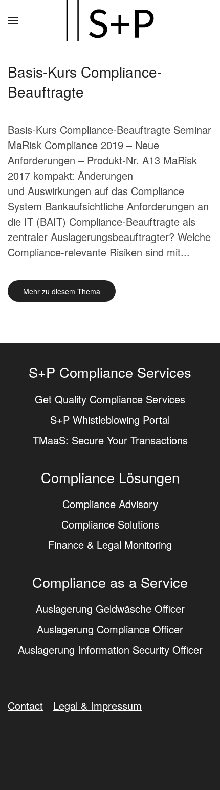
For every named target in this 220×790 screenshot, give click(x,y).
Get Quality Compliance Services (110, 399)
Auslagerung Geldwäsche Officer (110, 608)
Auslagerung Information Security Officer (110, 649)
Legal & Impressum (97, 705)
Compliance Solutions (110, 524)
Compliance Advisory (110, 503)
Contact (25, 705)
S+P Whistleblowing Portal (110, 419)
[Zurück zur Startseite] (110, 20)
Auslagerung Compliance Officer (110, 628)
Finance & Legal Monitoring (110, 544)
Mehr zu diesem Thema (61, 291)
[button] (13, 20)
